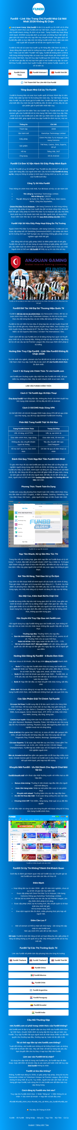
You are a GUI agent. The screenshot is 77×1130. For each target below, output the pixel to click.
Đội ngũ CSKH (42, 644)
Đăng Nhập (30, 1118)
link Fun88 (32, 1066)
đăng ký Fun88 (51, 661)
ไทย (47, 1125)
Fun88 (11, 1118)
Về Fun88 (34, 249)
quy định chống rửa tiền (50, 217)
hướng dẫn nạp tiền (44, 477)
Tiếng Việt (40, 1125)
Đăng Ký (40, 1118)
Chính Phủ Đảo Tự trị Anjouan (22, 207)
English (31, 1125)
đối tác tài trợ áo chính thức (28, 314)
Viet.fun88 (31, 27)
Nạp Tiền (49, 1118)
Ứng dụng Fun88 (16, 399)
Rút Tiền (58, 1118)
